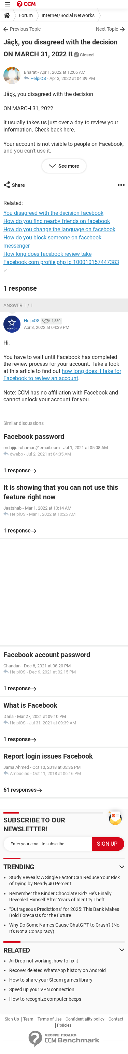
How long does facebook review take (47, 254)
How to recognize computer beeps (45, 999)
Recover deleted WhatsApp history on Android (57, 970)
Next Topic (107, 29)
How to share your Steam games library (51, 980)
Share (18, 185)
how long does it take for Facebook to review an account (62, 375)
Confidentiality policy (85, 1019)
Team (28, 1019)
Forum (26, 15)
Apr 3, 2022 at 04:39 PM (72, 78)
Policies (64, 1025)
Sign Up (12, 1019)
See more (68, 166)
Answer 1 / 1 (18, 305)
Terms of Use (49, 1019)
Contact (116, 1019)
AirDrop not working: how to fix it (43, 960)
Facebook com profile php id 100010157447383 (61, 262)
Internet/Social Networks (68, 15)
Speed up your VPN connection (41, 989)
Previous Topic (25, 29)
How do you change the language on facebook (59, 229)
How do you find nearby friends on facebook (56, 221)
